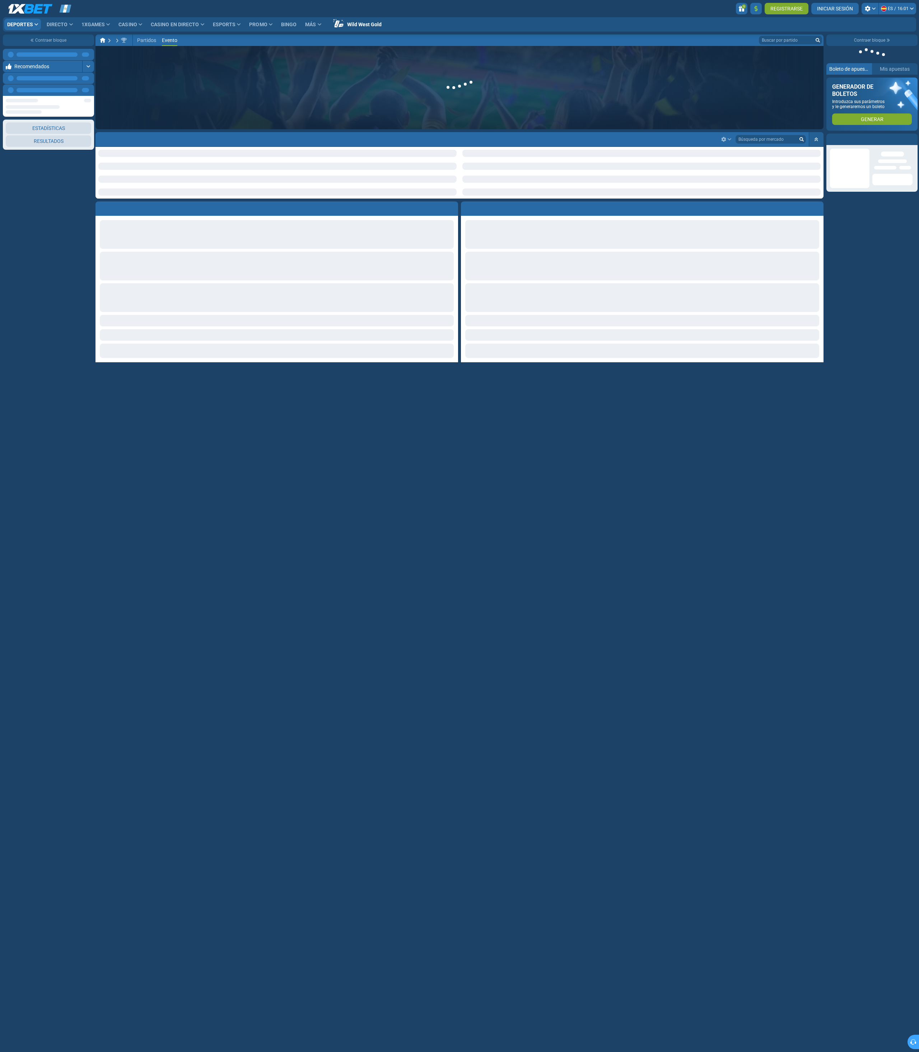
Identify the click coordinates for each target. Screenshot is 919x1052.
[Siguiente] (88, 90)
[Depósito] (756, 8)
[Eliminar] (816, 184)
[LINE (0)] (102, 40)
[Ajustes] (870, 8)
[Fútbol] (116, 40)
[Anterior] (72, 90)
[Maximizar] (88, 54)
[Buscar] (817, 40)
